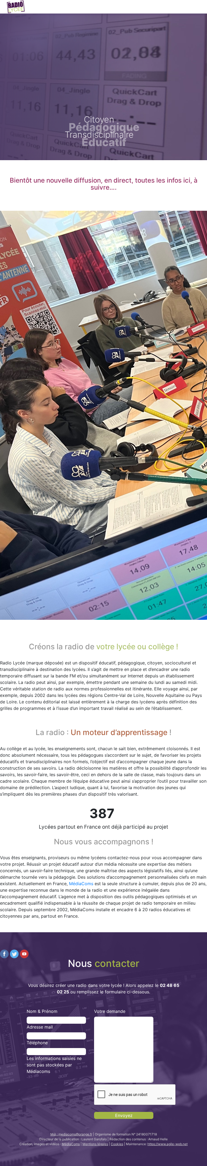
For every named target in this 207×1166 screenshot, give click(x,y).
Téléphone (37, 1042)
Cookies (117, 1144)
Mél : (71, 1134)
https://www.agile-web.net (167, 1144)
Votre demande (109, 1011)
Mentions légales (95, 1144)
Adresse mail (40, 1027)
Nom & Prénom (42, 1011)
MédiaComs (81, 883)
